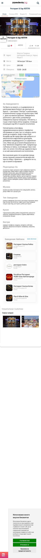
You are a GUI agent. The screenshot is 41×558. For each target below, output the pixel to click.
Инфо (4, 14)
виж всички (31, 239)
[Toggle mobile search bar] (38, 3)
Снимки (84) (13, 14)
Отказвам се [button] (24, 545)
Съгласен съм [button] (25, 540)
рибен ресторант (12, 41)
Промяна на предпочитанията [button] (24, 550)
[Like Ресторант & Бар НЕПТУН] (30, 46)
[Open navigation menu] (2, 3)
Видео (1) (23, 14)
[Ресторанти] (19, 3)
